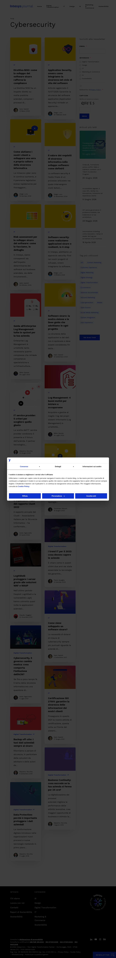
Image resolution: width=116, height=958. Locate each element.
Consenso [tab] (24, 466)
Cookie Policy (23, 486)
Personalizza (57, 496)
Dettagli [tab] (58, 466)
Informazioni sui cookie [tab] (92, 466)
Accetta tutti (91, 496)
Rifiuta (25, 496)
